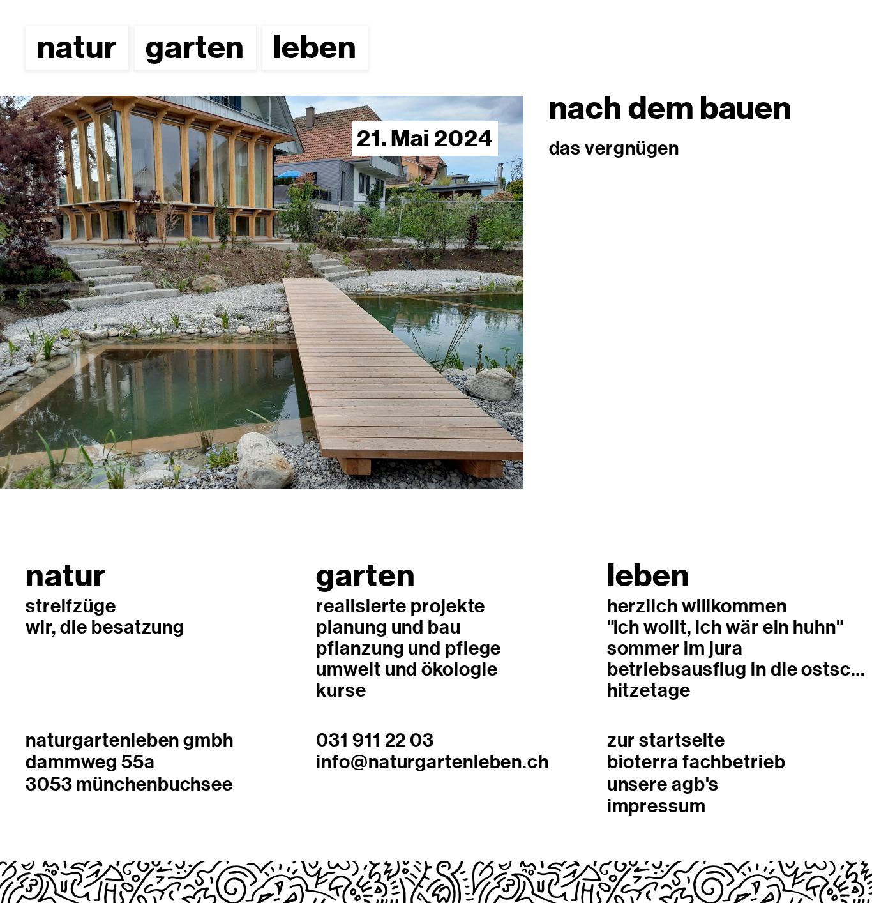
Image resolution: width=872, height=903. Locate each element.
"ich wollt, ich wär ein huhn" (725, 626)
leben (315, 46)
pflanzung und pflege (408, 647)
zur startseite (666, 739)
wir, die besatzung (105, 626)
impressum (656, 805)
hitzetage (649, 689)
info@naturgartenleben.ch (432, 760)
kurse (341, 689)
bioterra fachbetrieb (696, 760)
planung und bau (388, 626)
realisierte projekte (400, 605)
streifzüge (71, 605)
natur (77, 46)
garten (195, 46)
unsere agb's (663, 783)
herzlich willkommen (697, 605)
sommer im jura (675, 647)
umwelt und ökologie (406, 668)
